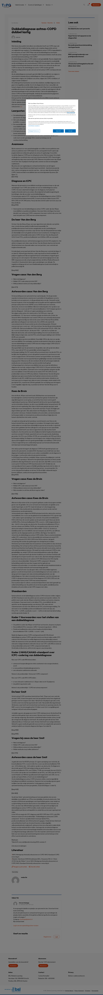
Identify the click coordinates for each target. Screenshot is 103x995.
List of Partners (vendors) (34, 125)
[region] (52, 117)
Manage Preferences (34, 130)
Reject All (58, 130)
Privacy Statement (71, 112)
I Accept (70, 130)
